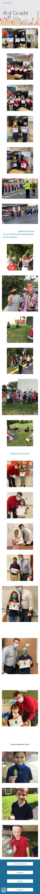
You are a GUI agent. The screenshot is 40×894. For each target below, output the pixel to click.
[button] (3, 889)
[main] (20, 12)
